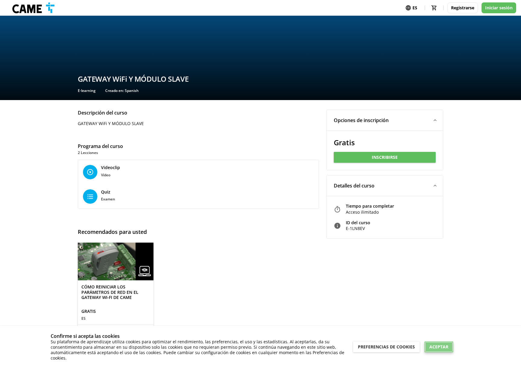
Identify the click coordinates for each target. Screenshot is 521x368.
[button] (385, 120)
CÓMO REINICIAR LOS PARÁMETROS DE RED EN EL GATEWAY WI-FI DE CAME (109, 292)
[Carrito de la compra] (434, 7)
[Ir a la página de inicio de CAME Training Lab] (33, 7)
